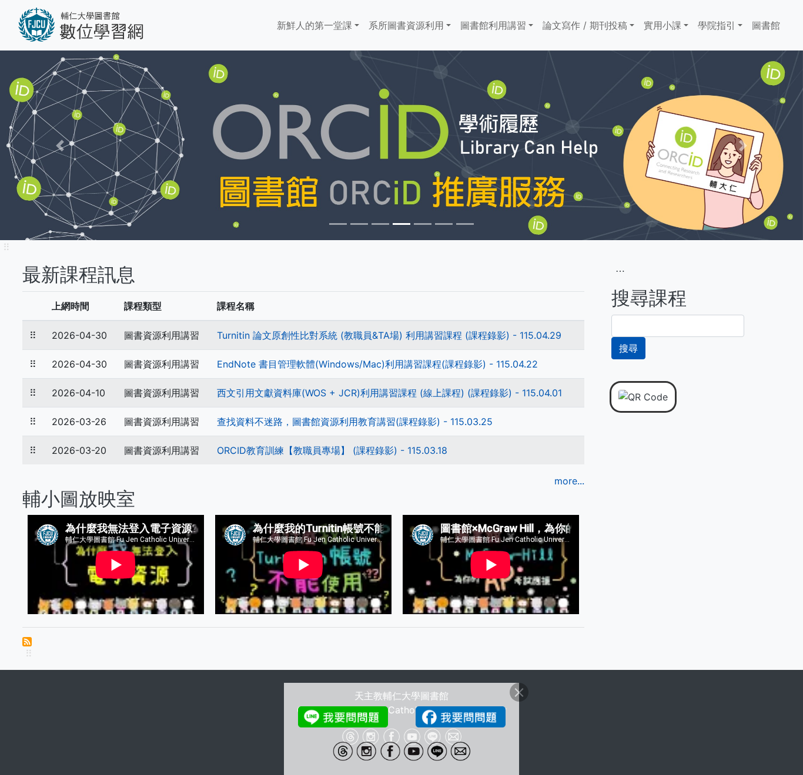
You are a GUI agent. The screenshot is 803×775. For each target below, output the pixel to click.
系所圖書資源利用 (406, 25)
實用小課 (662, 25)
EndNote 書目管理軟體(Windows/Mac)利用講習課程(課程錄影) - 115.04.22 (377, 364)
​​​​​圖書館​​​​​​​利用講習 (493, 25)
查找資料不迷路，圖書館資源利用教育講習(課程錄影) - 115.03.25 (355, 421)
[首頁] (98, 25)
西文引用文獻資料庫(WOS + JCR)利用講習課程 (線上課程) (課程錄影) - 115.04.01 (389, 393)
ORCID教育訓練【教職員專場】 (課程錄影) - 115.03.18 (332, 450)
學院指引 (716, 25)
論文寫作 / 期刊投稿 (585, 25)
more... (569, 481)
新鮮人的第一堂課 (314, 25)
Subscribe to (27, 641)
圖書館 (766, 25)
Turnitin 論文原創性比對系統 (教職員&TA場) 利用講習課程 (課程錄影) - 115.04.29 (389, 335)
